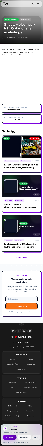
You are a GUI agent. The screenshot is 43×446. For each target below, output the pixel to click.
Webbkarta (30, 416)
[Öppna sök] (33, 4)
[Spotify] (24, 331)
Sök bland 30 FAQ (13, 406)
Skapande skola (21, 393)
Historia (30, 359)
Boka (12, 388)
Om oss (12, 359)
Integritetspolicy (12, 411)
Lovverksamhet (30, 383)
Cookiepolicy (30, 411)
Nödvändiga (24, 437)
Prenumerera (21, 306)
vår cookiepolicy (23, 442)
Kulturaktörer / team (12, 364)
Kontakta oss (30, 364)
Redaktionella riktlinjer (12, 416)
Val (35, 437)
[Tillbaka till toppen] (21, 323)
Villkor (30, 406)
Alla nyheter (22, 258)
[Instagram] (13, 331)
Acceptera (9, 437)
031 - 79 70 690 (23, 343)
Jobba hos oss (21, 369)
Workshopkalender (30, 388)
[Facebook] (18, 331)
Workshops (12, 383)
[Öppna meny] (38, 4)
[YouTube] (29, 331)
